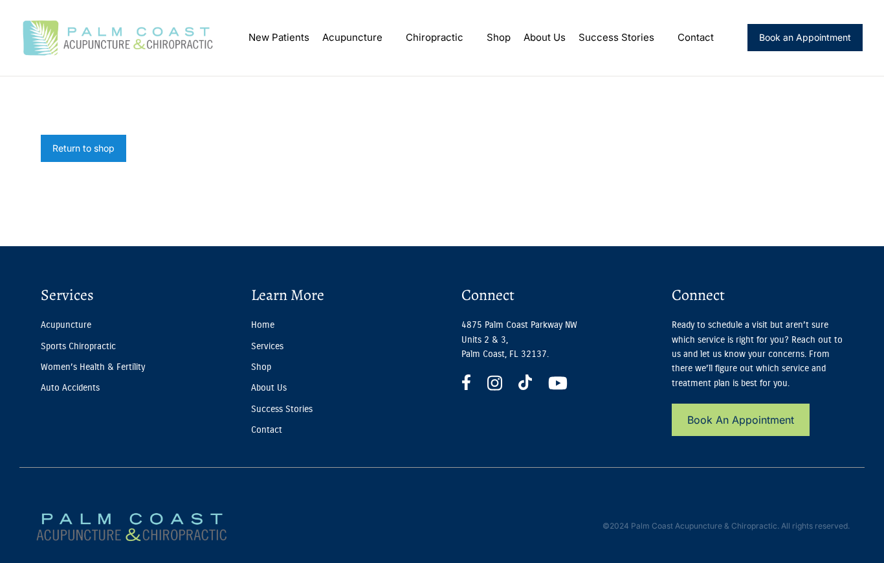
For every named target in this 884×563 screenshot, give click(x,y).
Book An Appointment (740, 419)
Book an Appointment (805, 37)
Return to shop (83, 148)
